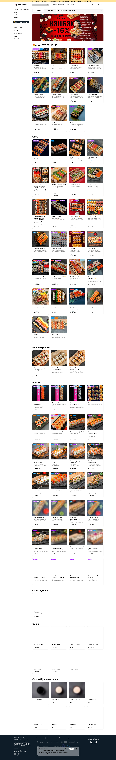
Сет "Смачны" (37, 123)
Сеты (15, 25)
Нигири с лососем (38, 644)
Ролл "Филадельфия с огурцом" (75, 461)
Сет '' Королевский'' (39, 277)
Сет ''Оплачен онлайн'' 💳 (59, 277)
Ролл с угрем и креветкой (77, 547)
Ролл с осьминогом (39, 432)
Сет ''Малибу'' (92, 216)
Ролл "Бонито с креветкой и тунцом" (58, 576)
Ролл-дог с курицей (39, 517)
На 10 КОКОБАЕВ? (93, 157)
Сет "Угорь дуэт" (56, 94)
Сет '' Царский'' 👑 (75, 216)
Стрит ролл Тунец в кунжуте (74, 403)
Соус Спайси (55, 699)
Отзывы (16, 12)
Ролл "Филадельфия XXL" (77, 432)
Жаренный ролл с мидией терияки (56, 368)
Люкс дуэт (91, 403)
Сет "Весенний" (74, 94)
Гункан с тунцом (38, 669)
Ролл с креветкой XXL (58, 432)
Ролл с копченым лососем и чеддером (39, 576)
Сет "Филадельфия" (39, 248)
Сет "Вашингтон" (38, 306)
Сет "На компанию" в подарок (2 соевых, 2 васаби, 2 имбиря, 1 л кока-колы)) (39, 219)
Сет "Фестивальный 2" (94, 65)
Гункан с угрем (56, 669)
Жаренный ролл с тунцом (41, 368)
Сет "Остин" (91, 306)
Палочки (90, 724)
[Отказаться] (76, 749)
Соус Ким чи (91, 699)
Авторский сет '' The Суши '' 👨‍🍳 (92, 277)
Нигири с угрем (56, 644)
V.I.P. (35, 157)
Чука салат (37, 611)
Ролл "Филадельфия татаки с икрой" (39, 461)
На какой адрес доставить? (68, 10)
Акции (15, 14)
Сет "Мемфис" (92, 184)
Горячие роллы (18, 28)
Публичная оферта (65, 738)
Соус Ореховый (74, 699)
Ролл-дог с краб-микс (58, 517)
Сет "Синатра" (74, 306)
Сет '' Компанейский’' (75, 184)
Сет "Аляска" (91, 248)
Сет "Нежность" (74, 277)
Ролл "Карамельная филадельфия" (93, 461)
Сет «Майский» (74, 65)
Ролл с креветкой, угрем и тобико (39, 547)
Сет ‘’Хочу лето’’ (54, 66)
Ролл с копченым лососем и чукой (74, 576)
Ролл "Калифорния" (57, 490)
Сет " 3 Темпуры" (56, 216)
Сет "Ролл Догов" (38, 94)
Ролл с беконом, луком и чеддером (93, 547)
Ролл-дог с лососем (93, 517)
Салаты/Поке (18, 33)
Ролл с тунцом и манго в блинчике (75, 518)
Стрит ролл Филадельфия (37, 403)
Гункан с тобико (74, 669)
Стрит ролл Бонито (57, 403)
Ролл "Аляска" (92, 490)
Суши (15, 36)
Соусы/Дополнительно (21, 39)
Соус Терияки (37, 699)
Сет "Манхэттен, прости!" (59, 184)
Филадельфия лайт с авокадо (92, 432)
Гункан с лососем (93, 644)
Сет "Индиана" (56, 306)
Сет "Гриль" (73, 248)
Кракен (72, 157)
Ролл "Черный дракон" (76, 490)
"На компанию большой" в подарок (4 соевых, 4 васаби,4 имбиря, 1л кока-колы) (40, 187)
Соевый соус (37, 724)
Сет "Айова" (37, 334)
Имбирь (54, 724)
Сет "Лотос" (55, 123)
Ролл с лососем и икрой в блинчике (57, 547)
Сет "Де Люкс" (56, 334)
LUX (53, 157)
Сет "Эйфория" (74, 123)
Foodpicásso (19, 751)
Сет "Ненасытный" (93, 94)
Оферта (16, 17)
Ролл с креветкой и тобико (93, 576)
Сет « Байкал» (38, 65)
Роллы (16, 30)
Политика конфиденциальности (47, 738)
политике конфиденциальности (56, 753)
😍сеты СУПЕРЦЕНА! (20, 22)
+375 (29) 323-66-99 (58, 4)
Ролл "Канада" (38, 490)
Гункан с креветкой (75, 644)
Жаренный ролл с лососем (74, 368)
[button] (34, 27)
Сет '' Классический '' (57, 248)
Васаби (72, 724)
